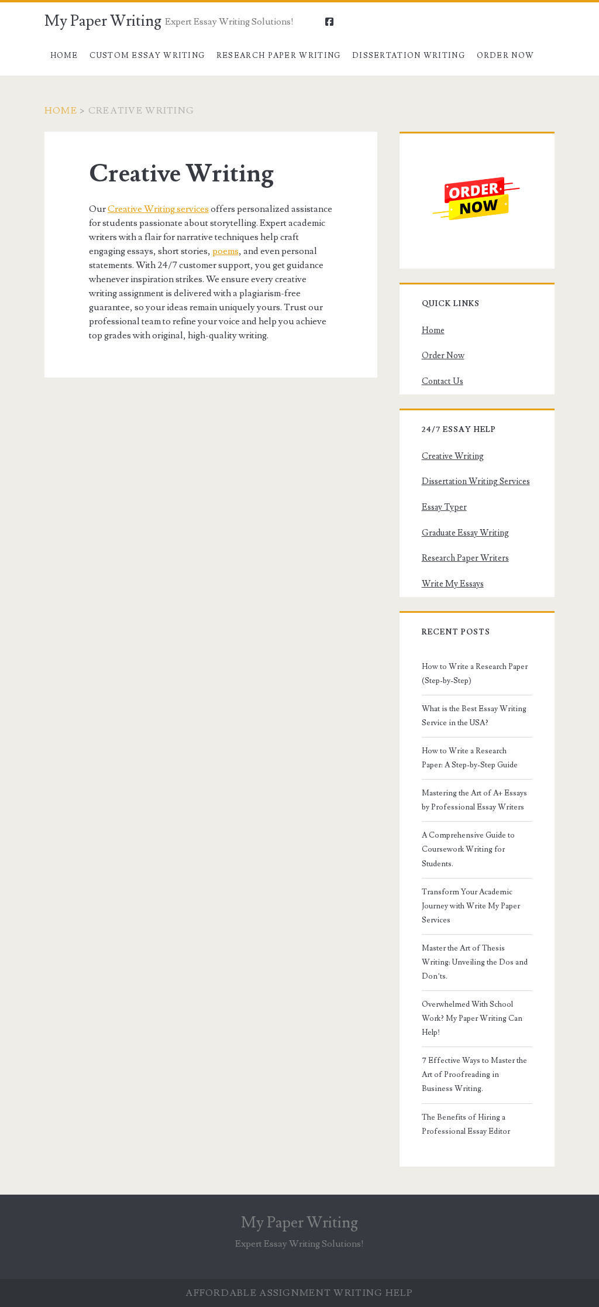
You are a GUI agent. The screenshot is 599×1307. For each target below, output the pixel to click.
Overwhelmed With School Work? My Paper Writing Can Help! (472, 1018)
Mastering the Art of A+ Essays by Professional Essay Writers (474, 800)
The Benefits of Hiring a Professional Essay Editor (466, 1124)
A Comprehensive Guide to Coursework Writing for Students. (468, 849)
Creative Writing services (158, 209)
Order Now (506, 55)
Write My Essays (453, 583)
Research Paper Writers (465, 558)
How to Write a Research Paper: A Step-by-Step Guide (470, 758)
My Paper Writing (102, 21)
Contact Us (442, 381)
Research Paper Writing (278, 55)
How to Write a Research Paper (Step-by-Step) (475, 673)
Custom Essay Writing (147, 55)
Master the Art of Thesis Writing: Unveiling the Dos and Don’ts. (475, 962)
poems (225, 251)
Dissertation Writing (408, 55)
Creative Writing (453, 456)
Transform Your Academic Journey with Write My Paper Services (471, 906)
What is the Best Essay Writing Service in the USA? (474, 716)
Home (64, 55)
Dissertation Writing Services (476, 481)
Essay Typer (444, 507)
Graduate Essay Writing (465, 532)
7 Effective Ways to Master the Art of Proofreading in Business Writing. (474, 1074)
